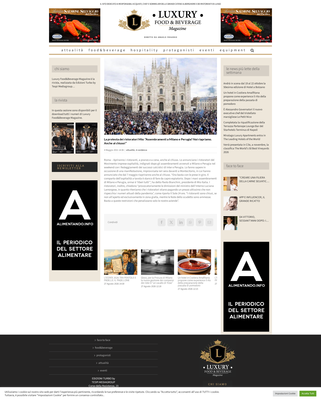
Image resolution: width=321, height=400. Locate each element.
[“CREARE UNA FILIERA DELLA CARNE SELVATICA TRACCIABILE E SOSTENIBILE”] (230, 184)
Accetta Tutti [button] (308, 393)
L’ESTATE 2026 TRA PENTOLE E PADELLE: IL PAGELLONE (120, 280)
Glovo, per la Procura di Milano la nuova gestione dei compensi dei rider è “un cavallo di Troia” (160, 281)
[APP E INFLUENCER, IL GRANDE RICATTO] (230, 203)
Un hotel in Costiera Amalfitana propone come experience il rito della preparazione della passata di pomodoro (199, 283)
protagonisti (103, 355)
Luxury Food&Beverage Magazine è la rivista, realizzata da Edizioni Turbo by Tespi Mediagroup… (74, 82)
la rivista (61, 100)
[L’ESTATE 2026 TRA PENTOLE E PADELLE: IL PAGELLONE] (121, 251)
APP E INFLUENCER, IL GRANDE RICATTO (252, 199)
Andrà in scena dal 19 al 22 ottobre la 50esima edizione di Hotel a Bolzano (244, 85)
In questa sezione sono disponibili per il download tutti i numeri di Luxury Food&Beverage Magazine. (74, 114)
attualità (130, 150)
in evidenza (141, 150)
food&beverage (103, 348)
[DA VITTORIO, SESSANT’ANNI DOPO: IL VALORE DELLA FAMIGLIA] (230, 223)
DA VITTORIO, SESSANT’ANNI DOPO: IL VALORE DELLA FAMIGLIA (253, 219)
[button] (253, 50)
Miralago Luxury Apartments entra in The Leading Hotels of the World (244, 137)
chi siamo (62, 68)
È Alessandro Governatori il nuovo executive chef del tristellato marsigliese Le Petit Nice (242, 113)
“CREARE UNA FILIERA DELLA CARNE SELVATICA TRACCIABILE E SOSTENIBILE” (253, 179)
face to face (235, 166)
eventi (103, 371)
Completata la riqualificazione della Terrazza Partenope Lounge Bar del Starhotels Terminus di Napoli (244, 126)
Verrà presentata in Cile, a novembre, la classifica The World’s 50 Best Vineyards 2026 (246, 148)
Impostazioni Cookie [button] (285, 393)
